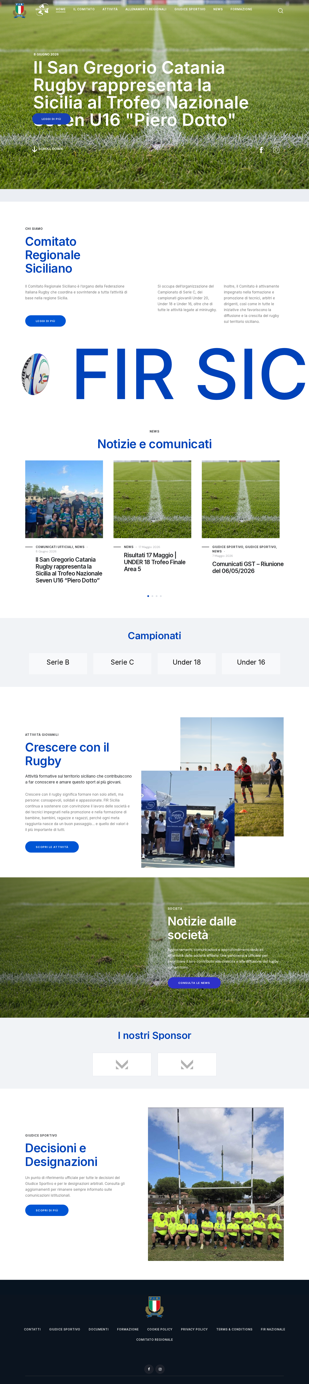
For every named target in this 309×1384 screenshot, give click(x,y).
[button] (148, 596)
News (40, 547)
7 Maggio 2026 (134, 556)
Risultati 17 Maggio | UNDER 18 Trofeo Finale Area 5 (66, 562)
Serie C (122, 662)
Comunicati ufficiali (231, 547)
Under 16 (251, 662)
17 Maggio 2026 (61, 547)
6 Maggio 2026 (222, 551)
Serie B (58, 662)
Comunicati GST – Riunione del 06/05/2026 (159, 567)
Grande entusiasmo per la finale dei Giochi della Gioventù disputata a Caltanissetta (246, 570)
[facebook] (149, 1369)
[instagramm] (160, 1369)
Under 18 (187, 662)
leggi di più (51, 119)
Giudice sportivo (172, 547)
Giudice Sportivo (139, 547)
